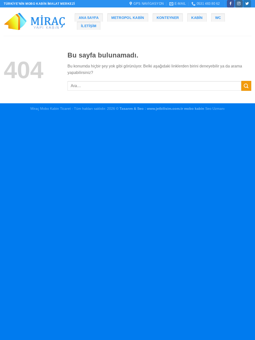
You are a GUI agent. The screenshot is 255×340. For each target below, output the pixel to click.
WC (218, 18)
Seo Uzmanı (214, 109)
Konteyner (168, 18)
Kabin (196, 18)
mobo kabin (194, 109)
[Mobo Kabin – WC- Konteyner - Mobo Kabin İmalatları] (35, 22)
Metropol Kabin (127, 18)
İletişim (88, 26)
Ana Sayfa (89, 18)
